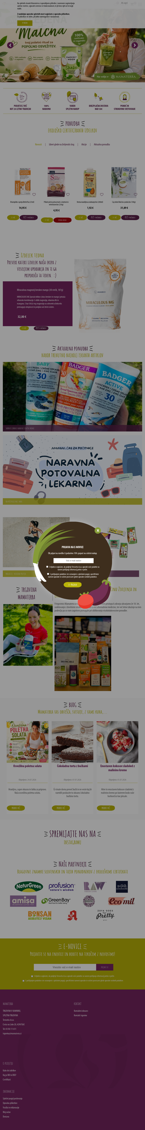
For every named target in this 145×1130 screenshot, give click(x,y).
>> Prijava (72, 584)
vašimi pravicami (68, 577)
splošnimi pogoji (83, 574)
